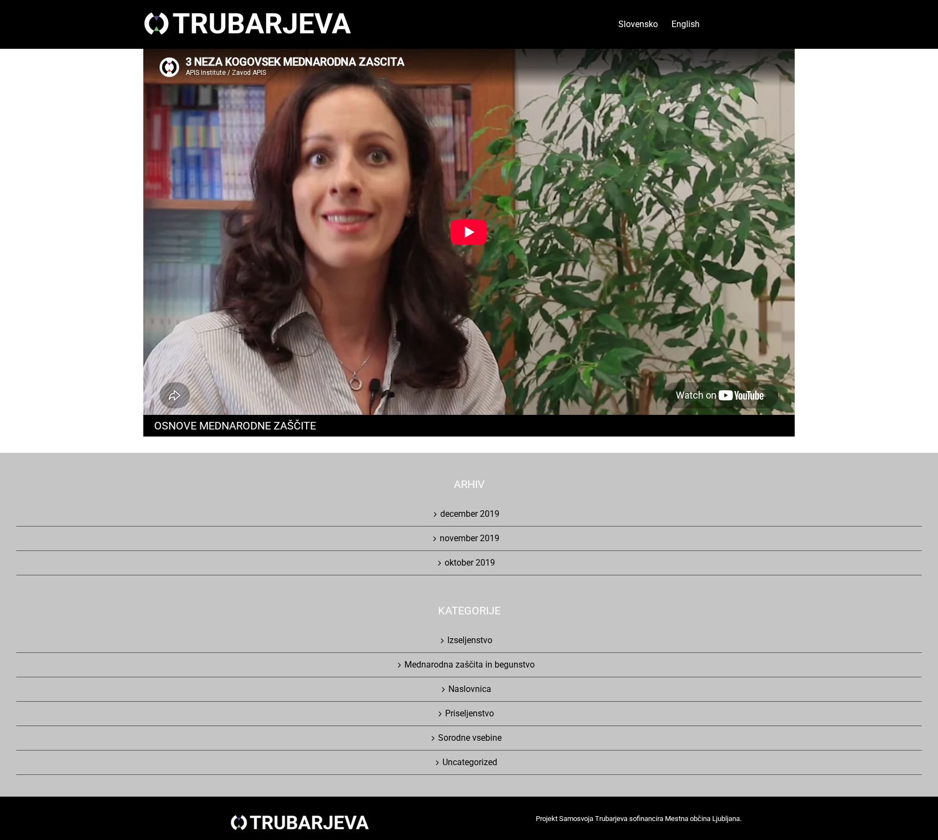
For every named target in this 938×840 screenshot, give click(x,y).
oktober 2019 (470, 562)
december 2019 (469, 514)
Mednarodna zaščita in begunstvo (469, 664)
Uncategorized (469, 762)
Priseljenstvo (469, 713)
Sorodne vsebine (470, 738)
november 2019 (469, 538)
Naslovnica (469, 689)
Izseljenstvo (469, 640)
